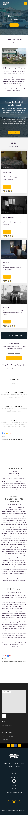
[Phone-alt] (8, 745)
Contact (14, 785)
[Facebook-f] (8, 801)
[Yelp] (19, 745)
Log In (14, 795)
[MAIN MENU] (25, 3)
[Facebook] (15, 745)
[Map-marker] (12, 745)
